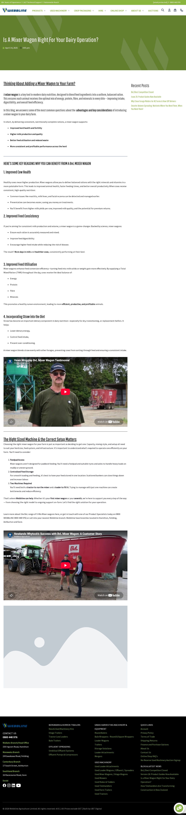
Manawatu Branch (11, 752)
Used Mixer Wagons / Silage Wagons (111, 774)
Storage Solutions (103, 748)
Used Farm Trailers (103, 789)
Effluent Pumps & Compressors (63, 754)
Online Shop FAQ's (149, 756)
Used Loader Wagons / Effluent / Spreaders (114, 770)
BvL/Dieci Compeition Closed (154, 770)
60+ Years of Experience (11, 2)
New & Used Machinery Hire (61, 728)
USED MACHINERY (103, 762)
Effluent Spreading (59, 746)
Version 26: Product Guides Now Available (160, 774)
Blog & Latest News (151, 766)
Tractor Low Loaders (58, 736)
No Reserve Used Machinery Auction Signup (160, 760)
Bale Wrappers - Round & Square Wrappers (114, 736)
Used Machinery (58, 10)
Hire (100, 10)
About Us (136, 10)
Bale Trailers (55, 740)
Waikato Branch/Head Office (16, 742)
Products (37, 10)
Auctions (153, 10)
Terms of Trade (148, 736)
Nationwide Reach (51, 2)
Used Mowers (101, 778)
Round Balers (101, 732)
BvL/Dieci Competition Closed (142, 92)
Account (144, 728)
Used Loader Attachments (107, 766)
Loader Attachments (104, 752)
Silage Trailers (55, 732)
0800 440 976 (175, 2)
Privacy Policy (147, 732)
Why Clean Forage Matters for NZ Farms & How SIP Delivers (153, 101)
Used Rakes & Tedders (105, 782)
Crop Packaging (82, 10)
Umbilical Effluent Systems (61, 750)
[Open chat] (179, 808)
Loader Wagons (102, 740)
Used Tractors (101, 793)
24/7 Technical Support (32, 2)
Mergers (98, 756)
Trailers (98, 744)
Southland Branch (11, 771)
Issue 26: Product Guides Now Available (146, 96)
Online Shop (117, 10)
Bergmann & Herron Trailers (64, 725)
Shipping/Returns (149, 740)
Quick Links (147, 725)
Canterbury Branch (11, 761)
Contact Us (146, 752)
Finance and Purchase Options (155, 744)
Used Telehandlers (103, 786)
